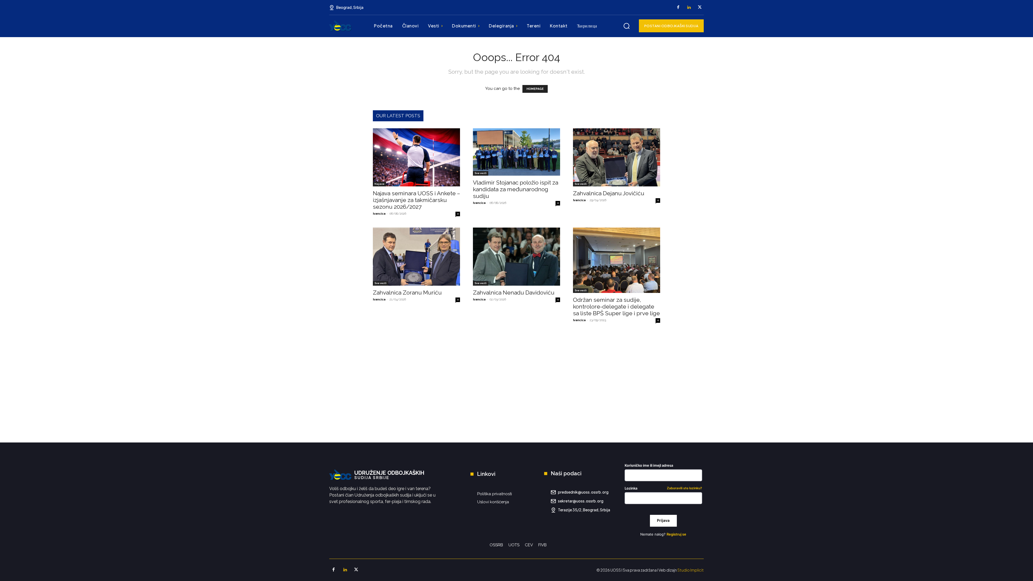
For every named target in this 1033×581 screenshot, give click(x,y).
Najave (379, 183)
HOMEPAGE (535, 89)
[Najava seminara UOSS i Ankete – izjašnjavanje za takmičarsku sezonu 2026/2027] (416, 157)
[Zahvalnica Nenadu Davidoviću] (516, 257)
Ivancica (379, 213)
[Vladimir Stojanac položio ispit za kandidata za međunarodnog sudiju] (516, 152)
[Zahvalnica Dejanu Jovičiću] (616, 157)
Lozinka (663, 488)
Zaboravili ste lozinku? (684, 488)
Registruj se (676, 534)
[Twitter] (700, 7)
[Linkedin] (689, 7)
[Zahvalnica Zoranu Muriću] (416, 257)
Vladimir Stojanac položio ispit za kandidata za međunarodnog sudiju (515, 189)
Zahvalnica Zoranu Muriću (407, 292)
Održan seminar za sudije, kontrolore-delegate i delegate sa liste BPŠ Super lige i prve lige (616, 306)
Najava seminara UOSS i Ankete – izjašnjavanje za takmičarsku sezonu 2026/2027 (416, 200)
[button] (627, 26)
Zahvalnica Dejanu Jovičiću (608, 193)
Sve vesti (481, 173)
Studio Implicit (690, 570)
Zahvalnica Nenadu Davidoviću (513, 292)
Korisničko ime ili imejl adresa (649, 465)
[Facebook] (678, 7)
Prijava (663, 520)
